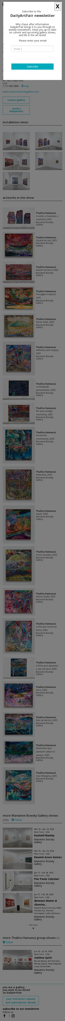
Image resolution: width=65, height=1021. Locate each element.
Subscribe (32, 66)
